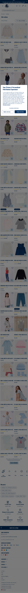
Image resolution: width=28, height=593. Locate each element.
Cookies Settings (14, 108)
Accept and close (20, 111)
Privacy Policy (6, 104)
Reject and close (7, 111)
